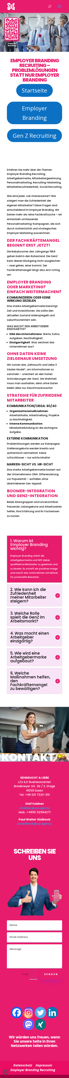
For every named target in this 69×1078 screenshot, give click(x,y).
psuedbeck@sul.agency (34, 824)
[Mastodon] (28, 1024)
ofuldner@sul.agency (34, 808)
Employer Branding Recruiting (32, 1070)
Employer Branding (34, 113)
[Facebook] (16, 1012)
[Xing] (40, 1024)
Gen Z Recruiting (34, 135)
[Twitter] (40, 1012)
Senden (51, 974)
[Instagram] (28, 1012)
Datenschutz (22, 1065)
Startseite (34, 90)
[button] (6, 1072)
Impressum (44, 1065)
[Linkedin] (52, 1012)
